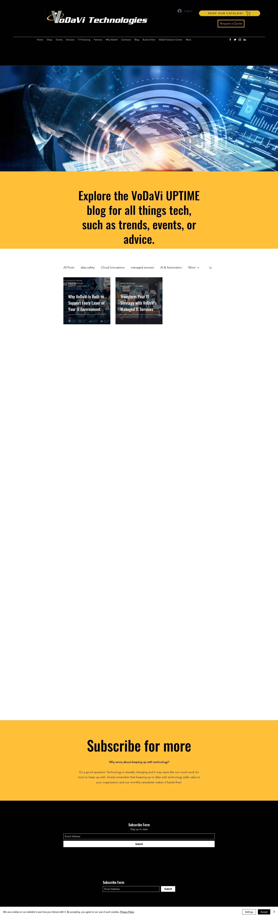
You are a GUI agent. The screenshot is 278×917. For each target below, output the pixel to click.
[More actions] (105, 284)
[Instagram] (239, 39)
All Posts (68, 267)
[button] (210, 268)
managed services (142, 267)
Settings (249, 911)
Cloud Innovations (113, 267)
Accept (264, 911)
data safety (88, 267)
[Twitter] (235, 39)
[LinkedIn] (244, 39)
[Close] (274, 911)
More (191, 267)
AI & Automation (171, 267)
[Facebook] (230, 39)
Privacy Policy (127, 911)
